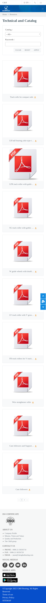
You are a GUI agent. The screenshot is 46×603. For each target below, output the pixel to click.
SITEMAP (6, 600)
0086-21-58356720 (17, 552)
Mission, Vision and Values (14, 536)
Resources (13, 14)
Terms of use (7, 594)
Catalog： (9, 30)
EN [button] (27, 2)
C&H (4, 2)
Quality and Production (13, 539)
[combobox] (23, 34)
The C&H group (10, 541)
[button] (43, 8)
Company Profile (11, 533)
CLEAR (18, 50)
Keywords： (10, 39)
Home (4, 14)
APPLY (36, 50)
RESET (27, 50)
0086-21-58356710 (19, 550)
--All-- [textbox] (9, 34)
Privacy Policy (8, 597)
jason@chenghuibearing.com (23, 555)
